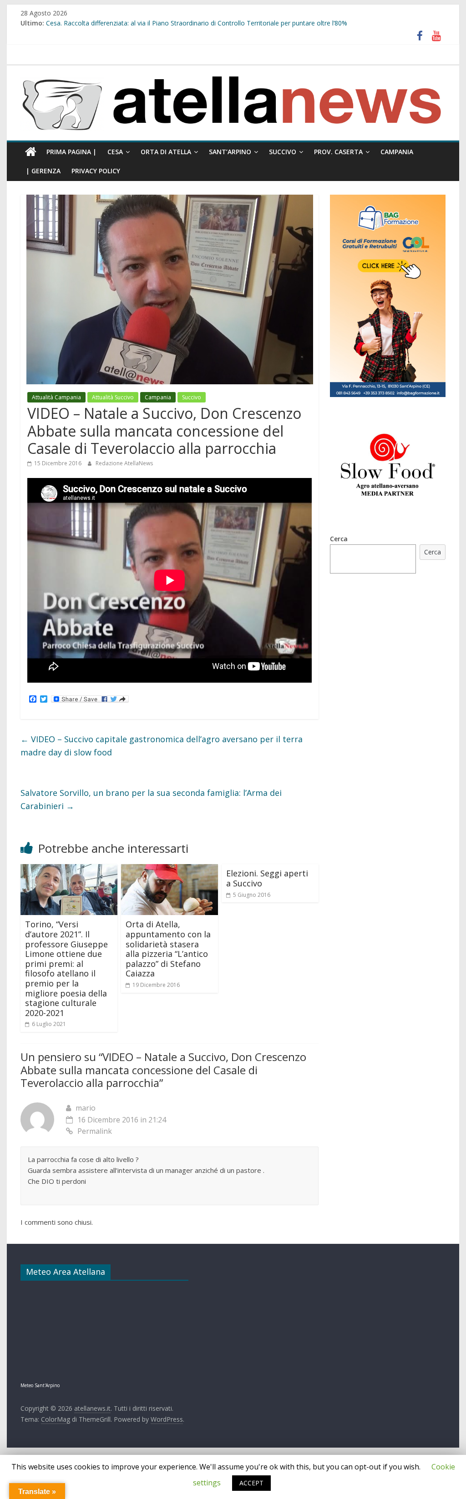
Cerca (339, 538)
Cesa (115, 151)
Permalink (94, 1131)
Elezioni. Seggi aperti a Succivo (267, 878)
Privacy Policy (95, 170)
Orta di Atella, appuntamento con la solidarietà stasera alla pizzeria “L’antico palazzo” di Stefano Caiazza (168, 949)
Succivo (282, 151)
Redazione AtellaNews (124, 463)
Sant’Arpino (230, 151)
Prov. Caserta (338, 151)
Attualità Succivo (113, 397)
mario (86, 1108)
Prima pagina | (71, 151)
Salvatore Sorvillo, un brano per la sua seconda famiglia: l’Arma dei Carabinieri (151, 799)
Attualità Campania (56, 397)
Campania (396, 151)
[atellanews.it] (233, 70)
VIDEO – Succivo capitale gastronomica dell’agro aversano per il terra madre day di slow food (161, 746)
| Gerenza (43, 170)
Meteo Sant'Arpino (40, 1385)
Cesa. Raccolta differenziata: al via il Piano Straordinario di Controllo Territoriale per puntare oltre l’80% (196, 23)
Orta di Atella (166, 151)
